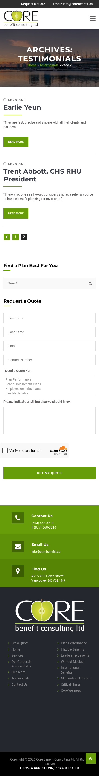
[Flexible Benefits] (49, 393)
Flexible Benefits (72, 649)
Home (32, 65)
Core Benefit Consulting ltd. (20, 18)
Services (17, 655)
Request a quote (33, 4)
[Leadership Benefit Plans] (49, 384)
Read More (16, 141)
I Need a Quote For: (17, 371)
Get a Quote (20, 643)
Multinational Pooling (76, 678)
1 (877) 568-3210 (43, 527)
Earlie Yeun (22, 107)
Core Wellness (71, 690)
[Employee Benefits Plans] (49, 388)
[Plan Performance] (49, 379)
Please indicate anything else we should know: (37, 401)
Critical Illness (71, 684)
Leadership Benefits (75, 655)
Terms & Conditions (36, 768)
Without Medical (72, 661)
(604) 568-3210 (42, 523)
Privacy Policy (67, 768)
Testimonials (48, 65)
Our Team (18, 672)
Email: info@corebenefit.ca (73, 4)
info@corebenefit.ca (45, 551)
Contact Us (19, 684)
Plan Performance (74, 643)
